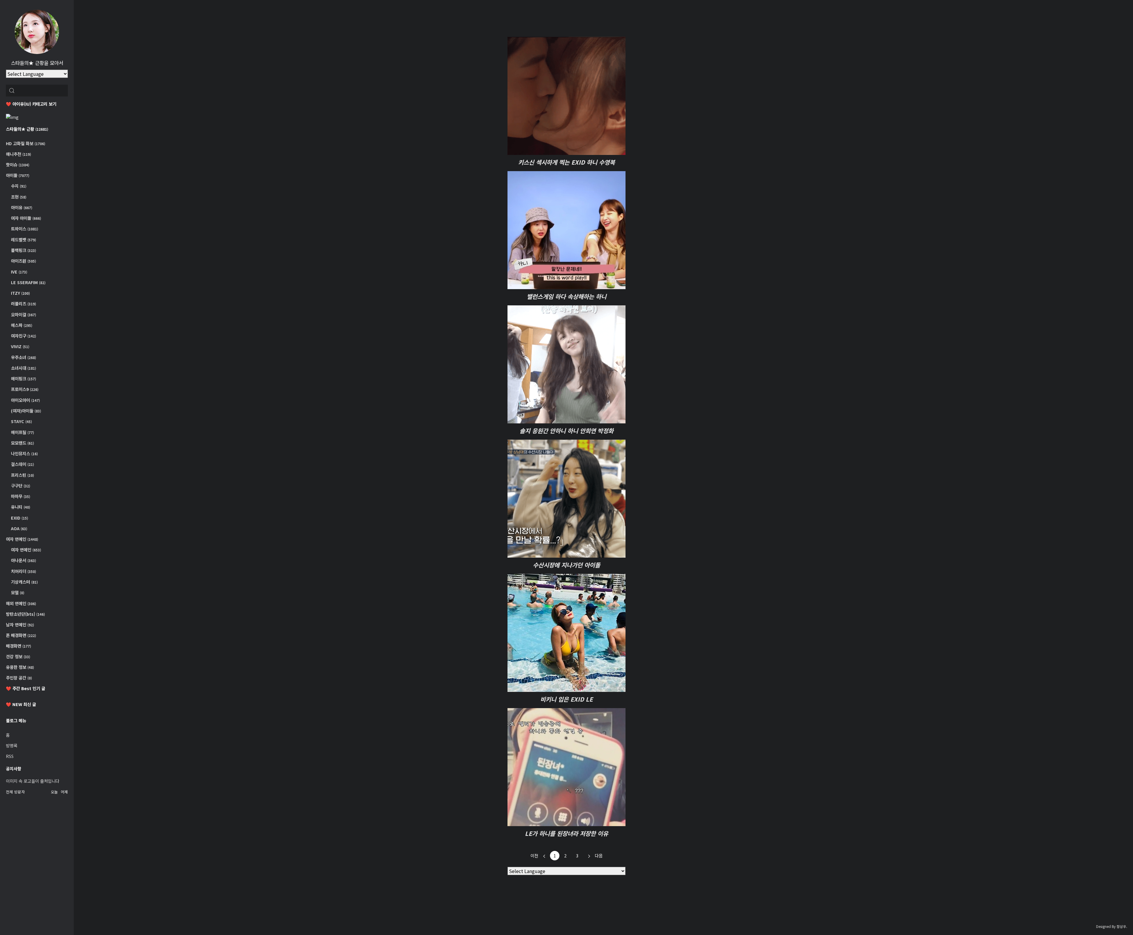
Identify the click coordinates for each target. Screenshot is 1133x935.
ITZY (20, 293)
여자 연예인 (22, 539)
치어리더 (23, 571)
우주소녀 (23, 357)
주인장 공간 (19, 677)
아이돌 (17, 175)
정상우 (1121, 926)
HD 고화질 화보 (25, 143)
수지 (18, 186)
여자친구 (23, 336)
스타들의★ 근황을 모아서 (37, 62)
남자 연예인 (20, 624)
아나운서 (23, 560)
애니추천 (18, 154)
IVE (18, 271)
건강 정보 (18, 656)
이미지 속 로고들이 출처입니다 (32, 781)
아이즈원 (23, 261)
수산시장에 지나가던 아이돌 (566, 565)
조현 (18, 197)
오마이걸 (23, 314)
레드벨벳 (23, 239)
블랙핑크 (23, 250)
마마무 (20, 496)
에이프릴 (22, 432)
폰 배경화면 (21, 635)
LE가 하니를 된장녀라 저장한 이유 (566, 833)
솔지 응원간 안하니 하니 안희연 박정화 (566, 430)
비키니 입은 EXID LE (566, 699)
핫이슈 (17, 164)
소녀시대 (23, 368)
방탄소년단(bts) (25, 614)
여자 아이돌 (25, 218)
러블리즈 (23, 303)
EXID (19, 518)
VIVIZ (19, 346)
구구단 (20, 485)
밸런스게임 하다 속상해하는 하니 (566, 296)
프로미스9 (24, 389)
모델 (17, 592)
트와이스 (24, 228)
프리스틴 (22, 475)
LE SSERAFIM (27, 282)
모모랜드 (22, 443)
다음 (598, 855)
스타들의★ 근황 (27, 129)
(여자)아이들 (25, 410)
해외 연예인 (21, 603)
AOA (18, 528)
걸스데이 (22, 464)
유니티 (20, 507)
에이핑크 (23, 378)
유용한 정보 (20, 667)
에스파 (21, 325)
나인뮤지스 (24, 453)
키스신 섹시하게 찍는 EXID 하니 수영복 (566, 162)
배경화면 (18, 646)
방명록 (11, 745)
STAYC (21, 421)
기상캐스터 (24, 582)
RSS (10, 756)
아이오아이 (25, 400)
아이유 (21, 207)
